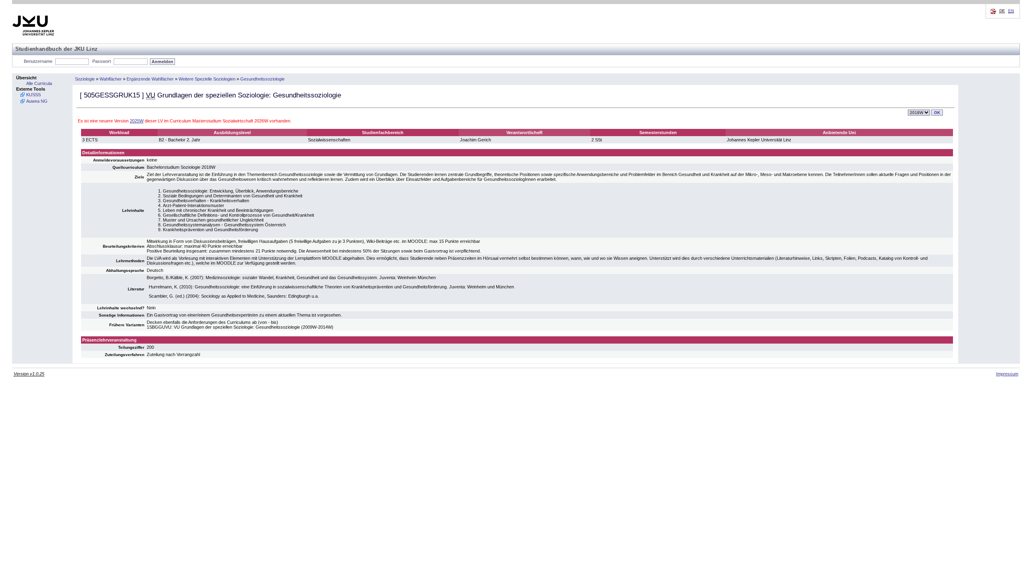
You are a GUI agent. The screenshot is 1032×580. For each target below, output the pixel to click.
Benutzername (38, 61)
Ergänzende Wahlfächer (150, 79)
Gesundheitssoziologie (262, 79)
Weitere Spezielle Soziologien (207, 79)
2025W (137, 120)
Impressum (1007, 373)
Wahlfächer (111, 79)
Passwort (101, 61)
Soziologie (85, 79)
